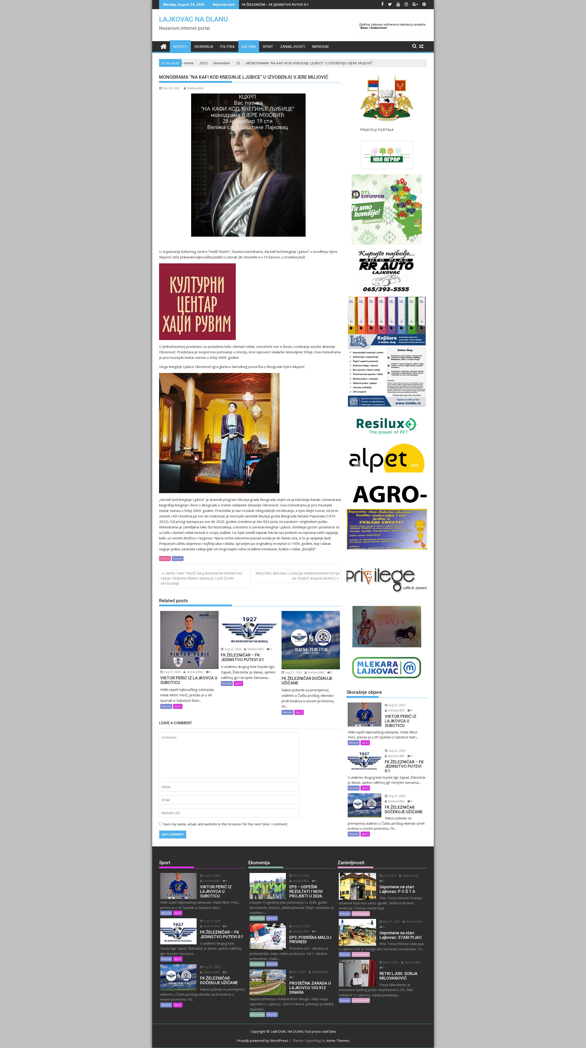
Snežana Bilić (195, 88)
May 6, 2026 (391, 962)
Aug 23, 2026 (172, 672)
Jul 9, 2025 (299, 972)
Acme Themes (338, 1040)
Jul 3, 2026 (389, 876)
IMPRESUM (320, 47)
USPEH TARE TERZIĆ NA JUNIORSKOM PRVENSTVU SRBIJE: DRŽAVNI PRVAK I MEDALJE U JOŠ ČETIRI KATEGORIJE (201, 578)
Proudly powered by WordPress (262, 1040)
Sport (268, 47)
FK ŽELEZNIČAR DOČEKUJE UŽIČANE (269, 4)
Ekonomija (204, 47)
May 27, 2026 (391, 922)
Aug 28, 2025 (301, 926)
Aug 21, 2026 (293, 672)
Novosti (180, 47)
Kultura (249, 47)
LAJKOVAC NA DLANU (193, 19)
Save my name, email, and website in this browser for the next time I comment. (225, 824)
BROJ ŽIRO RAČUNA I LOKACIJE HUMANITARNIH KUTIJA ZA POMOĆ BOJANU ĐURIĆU (298, 576)
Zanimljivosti (292, 47)
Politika (227, 47)
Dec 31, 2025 (301, 876)
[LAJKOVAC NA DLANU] (163, 46)
